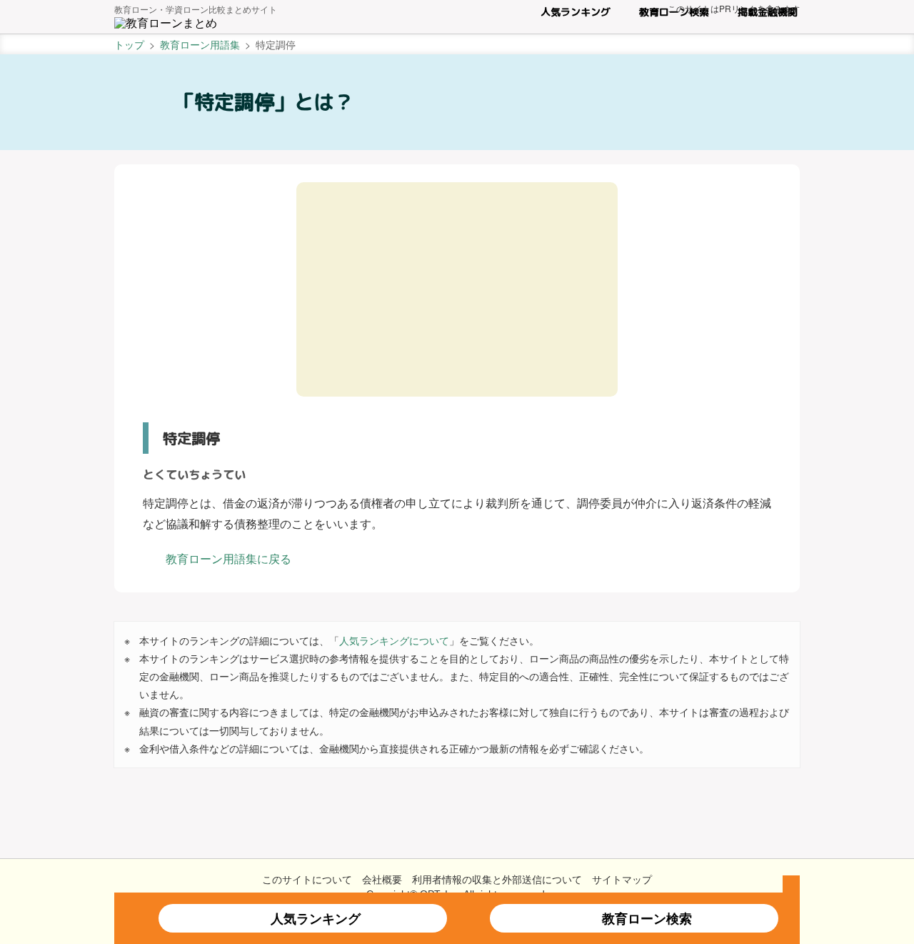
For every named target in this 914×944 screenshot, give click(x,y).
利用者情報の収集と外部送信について (497, 879)
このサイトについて (307, 879)
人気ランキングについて (394, 640)
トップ (129, 44)
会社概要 (382, 879)
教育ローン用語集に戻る (228, 558)
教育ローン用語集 (200, 44)
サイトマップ (622, 879)
